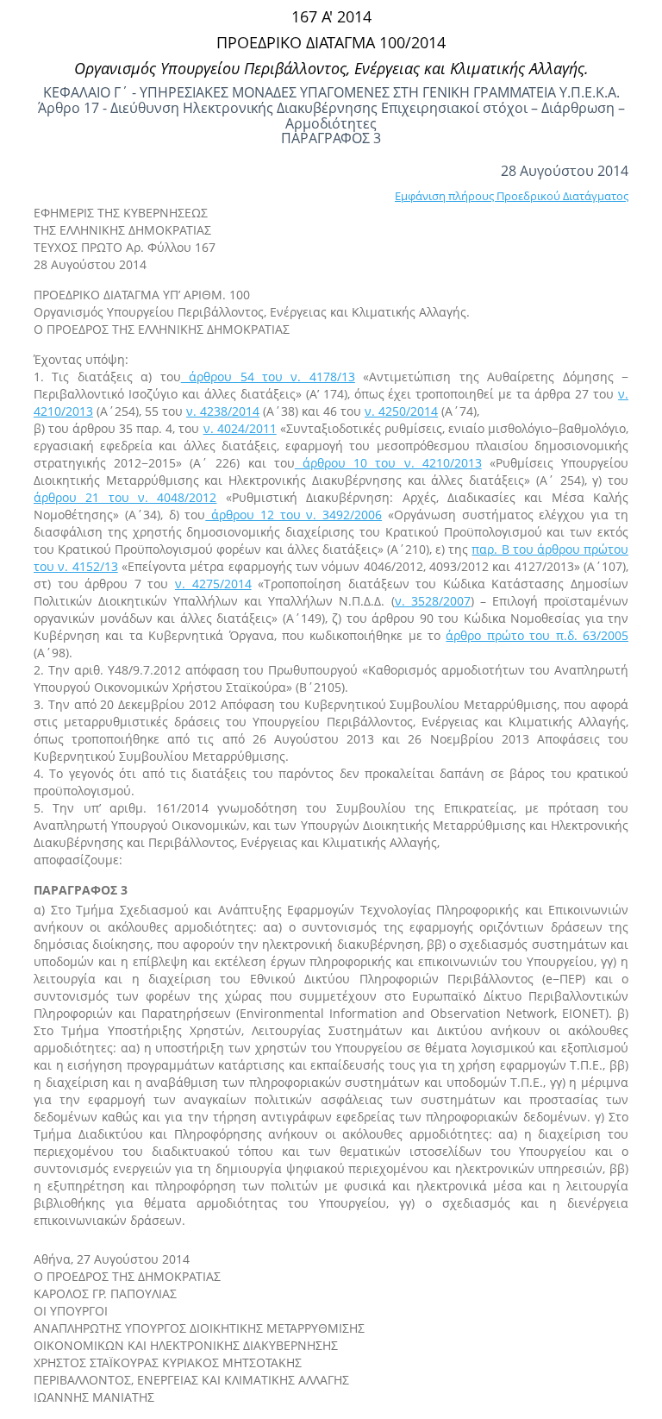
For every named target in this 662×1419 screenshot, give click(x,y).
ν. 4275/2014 (213, 583)
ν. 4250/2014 (401, 411)
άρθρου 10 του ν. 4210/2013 (388, 463)
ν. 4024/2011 (240, 428)
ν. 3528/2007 (433, 601)
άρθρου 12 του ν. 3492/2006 (293, 514)
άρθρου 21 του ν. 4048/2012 (125, 497)
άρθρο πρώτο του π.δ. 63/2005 (537, 635)
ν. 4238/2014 (222, 411)
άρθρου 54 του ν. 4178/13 (268, 376)
